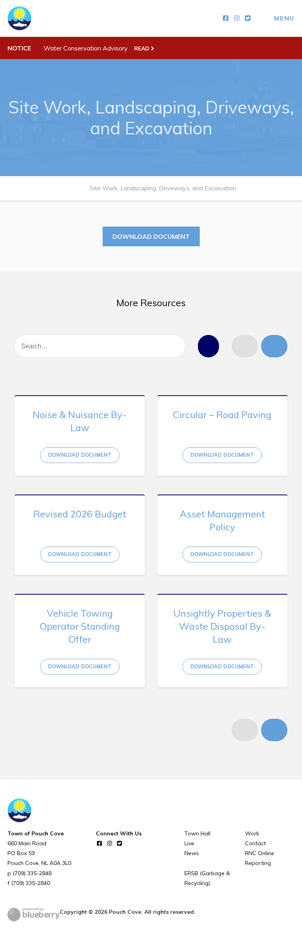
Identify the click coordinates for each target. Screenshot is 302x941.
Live (189, 843)
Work (252, 833)
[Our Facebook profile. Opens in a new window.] (226, 18)
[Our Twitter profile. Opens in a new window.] (248, 18)
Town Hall (197, 833)
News (191, 853)
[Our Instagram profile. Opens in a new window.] (237, 18)
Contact (255, 843)
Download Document (151, 236)
